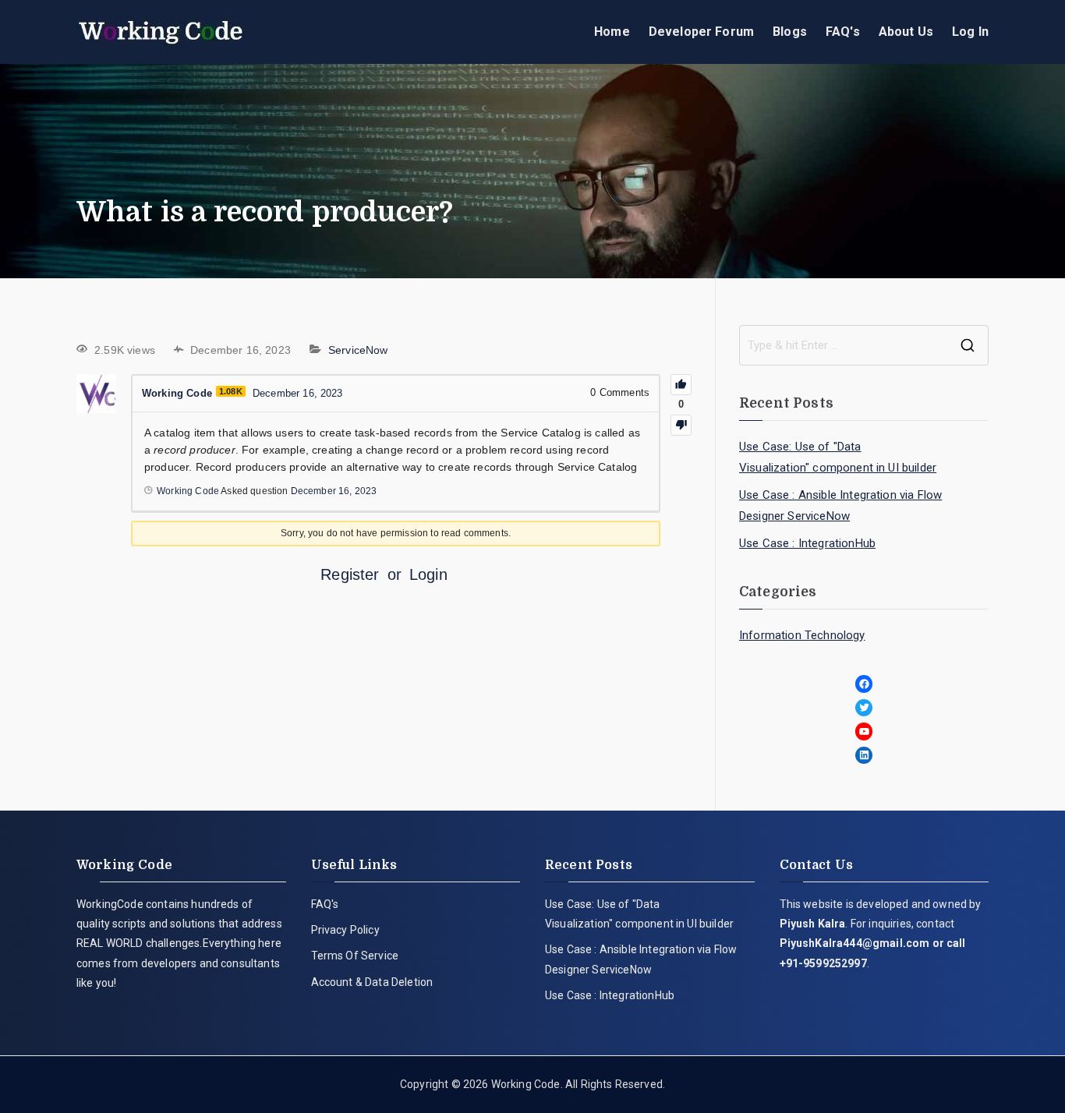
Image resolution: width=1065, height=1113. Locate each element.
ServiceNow (358, 350)
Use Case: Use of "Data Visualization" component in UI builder (837, 457)
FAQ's (843, 31)
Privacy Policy (345, 930)
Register (349, 574)
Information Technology (802, 635)
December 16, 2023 (334, 491)
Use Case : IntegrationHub (807, 543)
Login (428, 574)
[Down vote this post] (681, 425)
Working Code (526, 1084)
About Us (906, 31)
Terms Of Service (355, 955)
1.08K (230, 391)
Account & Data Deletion (372, 982)
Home (612, 31)
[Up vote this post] (681, 384)
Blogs (790, 31)
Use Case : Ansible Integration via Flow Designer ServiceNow (840, 505)
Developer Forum (701, 31)
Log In (970, 31)
